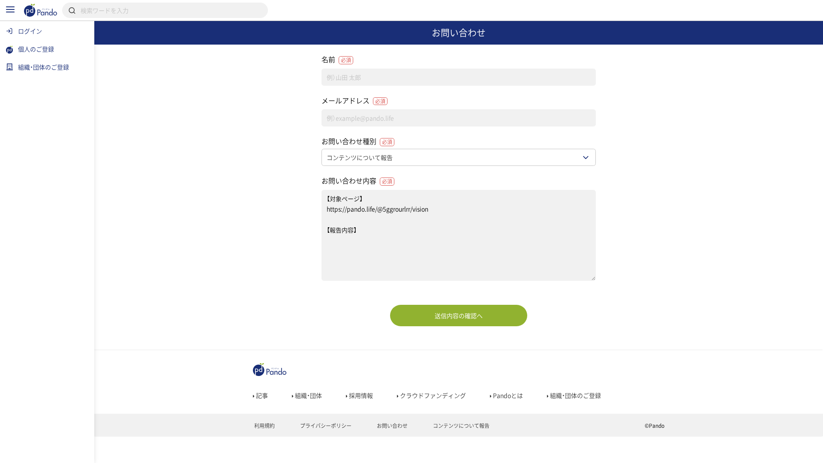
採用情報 (360, 395)
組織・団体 (308, 395)
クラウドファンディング (432, 395)
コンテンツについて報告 (461, 426)
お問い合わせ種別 (356, 141)
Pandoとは (507, 395)
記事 (261, 395)
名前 (336, 59)
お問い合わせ (391, 426)
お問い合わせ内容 (356, 180)
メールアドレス (353, 100)
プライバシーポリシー (325, 426)
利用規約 (264, 426)
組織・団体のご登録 (575, 395)
